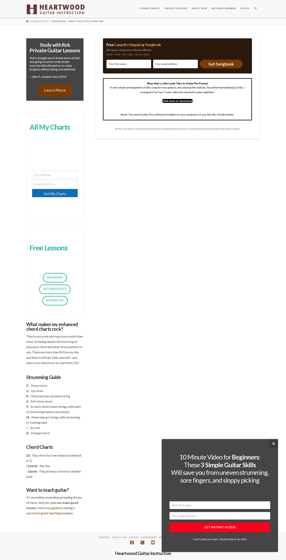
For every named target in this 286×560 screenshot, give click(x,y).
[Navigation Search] (255, 9)
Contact (104, 537)
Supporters (149, 537)
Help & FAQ (119, 537)
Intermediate (55, 288)
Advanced (55, 300)
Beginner (55, 277)
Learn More (55, 90)
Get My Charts (55, 194)
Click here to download (177, 100)
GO (76, 363)
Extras (134, 537)
